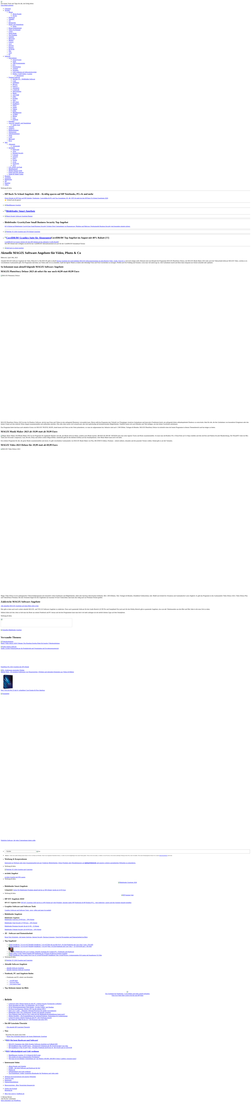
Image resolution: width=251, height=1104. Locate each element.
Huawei (11, 47)
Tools (14, 61)
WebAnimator (17, 91)
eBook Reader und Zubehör (17, 1066)
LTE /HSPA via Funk (15, 167)
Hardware (12, 17)
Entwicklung (13, 58)
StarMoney (16, 104)
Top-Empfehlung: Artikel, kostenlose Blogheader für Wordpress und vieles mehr (33, 1073)
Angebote (8, 178)
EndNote (15, 119)
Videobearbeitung (14, 134)
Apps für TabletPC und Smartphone (20, 123)
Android (15, 68)
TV (10, 21)
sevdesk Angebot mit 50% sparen (15, 877)
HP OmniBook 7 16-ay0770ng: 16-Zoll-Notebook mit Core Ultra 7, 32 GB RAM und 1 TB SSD (61, 946)
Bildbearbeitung (14, 130)
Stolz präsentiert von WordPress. (11, 1100)
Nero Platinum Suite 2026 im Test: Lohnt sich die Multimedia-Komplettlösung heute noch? (37, 1014)
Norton (15, 160)
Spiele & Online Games (16, 174)
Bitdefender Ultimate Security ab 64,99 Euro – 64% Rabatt (23, 929)
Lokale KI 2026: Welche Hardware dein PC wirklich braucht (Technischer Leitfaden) (35, 1003)
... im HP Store (13, 980)
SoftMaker (16, 82)
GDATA (15, 156)
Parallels (15, 98)
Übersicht (8, 8)
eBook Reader (17, 14)
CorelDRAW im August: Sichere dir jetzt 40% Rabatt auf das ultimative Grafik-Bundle (31, 242)
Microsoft (12, 38)
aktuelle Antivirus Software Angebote (18, 970)
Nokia (14, 26)
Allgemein (12, 144)
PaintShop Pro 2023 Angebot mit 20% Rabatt (15, 667)
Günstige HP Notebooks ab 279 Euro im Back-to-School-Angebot (46, 953)
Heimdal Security (18, 153)
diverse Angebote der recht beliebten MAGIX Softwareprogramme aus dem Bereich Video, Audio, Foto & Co (91, 261)
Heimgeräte (12, 23)
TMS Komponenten (19, 63)
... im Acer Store (14, 982)
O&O (14, 97)
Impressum (8, 1080)
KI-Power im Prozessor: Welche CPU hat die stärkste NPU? (27, 1009)
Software (7, 56)
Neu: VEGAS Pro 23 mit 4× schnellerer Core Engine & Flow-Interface (23, 690)
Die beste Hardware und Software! (24, 1040)
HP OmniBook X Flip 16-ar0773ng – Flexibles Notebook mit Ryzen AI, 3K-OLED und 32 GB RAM (40, 1047)
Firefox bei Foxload (11, 1088)
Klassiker (11, 121)
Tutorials (11, 126)
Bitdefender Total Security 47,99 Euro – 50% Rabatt (21, 923)
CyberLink (16, 89)
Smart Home (12, 33)
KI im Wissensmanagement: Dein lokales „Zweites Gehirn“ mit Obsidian (31, 1007)
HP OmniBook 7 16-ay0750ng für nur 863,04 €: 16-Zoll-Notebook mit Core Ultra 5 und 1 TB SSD (62, 945)
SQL (14, 65)
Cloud (10, 31)
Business (7, 176)
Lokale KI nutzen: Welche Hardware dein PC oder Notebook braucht (30, 1018)
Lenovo (11, 42)
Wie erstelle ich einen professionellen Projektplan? (24, 1057)
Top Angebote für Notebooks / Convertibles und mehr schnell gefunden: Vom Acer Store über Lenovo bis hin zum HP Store (127, 994)
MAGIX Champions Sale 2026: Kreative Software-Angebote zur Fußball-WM (33, 1044)
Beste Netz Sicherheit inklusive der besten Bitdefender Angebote (27, 1036)
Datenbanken (17, 67)
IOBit (14, 111)
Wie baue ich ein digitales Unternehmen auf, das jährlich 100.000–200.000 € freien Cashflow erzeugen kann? (42, 1058)
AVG (14, 165)
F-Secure (15, 155)
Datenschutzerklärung (163, 855)
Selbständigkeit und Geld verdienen (24, 1051)
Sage (14, 118)
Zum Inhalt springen (7, 5)
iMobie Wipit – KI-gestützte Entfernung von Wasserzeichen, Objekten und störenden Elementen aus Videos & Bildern (37, 672)
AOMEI (15, 114)
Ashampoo (16, 88)
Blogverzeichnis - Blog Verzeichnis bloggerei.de (20, 1085)
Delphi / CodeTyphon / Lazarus (22, 74)
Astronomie (16, 146)
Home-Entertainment (15, 28)
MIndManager (17, 112)
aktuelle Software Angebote (15, 968)
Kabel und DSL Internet (16, 172)
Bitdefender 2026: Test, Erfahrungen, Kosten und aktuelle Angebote (30, 1012)
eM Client (16, 102)
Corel (14, 81)
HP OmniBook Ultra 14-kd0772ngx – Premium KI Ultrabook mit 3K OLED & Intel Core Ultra (38, 1046)
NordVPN (16, 163)
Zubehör (11, 37)
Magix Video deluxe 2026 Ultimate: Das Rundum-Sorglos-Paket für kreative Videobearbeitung (30, 643)
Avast (14, 162)
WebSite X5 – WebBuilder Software (24, 79)
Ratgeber (7, 183)
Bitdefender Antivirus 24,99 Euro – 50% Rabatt (19, 919)
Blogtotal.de (8, 1090)
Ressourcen (20, 75)
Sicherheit (12, 148)
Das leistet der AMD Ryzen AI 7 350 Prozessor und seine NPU (28, 1019)
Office (7, 185)
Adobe (15, 107)
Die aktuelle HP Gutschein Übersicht (18, 1027)
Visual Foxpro (17, 60)
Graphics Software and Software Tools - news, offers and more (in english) (28, 910)
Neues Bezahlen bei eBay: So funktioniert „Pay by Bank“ (26, 1005)
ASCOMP (16, 95)
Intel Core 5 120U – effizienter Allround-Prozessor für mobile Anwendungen (32, 1011)
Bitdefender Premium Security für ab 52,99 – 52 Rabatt (22, 926)
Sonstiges (15, 70)
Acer (10, 44)
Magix (15, 93)
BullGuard (16, 149)
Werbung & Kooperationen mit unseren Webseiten (20, 1076)
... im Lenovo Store (15, 984)
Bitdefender (8, 179)
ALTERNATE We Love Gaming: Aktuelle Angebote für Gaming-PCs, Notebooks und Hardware (44, 952)
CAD (10, 137)
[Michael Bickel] (1, 2)
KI (9, 54)
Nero (14, 100)
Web (6, 142)
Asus (10, 53)
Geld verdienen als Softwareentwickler (25, 72)
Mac (10, 51)
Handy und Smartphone (16, 24)
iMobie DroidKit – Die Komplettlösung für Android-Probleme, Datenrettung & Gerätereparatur (38, 1016)
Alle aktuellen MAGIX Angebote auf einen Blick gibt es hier (19, 606)
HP (6, 181)
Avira (14, 151)
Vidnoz (15, 109)
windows (11, 128)
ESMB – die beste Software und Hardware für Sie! (24, 1068)
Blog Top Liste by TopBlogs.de (14, 1094)
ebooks (15, 16)
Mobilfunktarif (13, 169)
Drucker (11, 45)
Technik (7, 10)
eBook (11, 12)
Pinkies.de (12, 1070)
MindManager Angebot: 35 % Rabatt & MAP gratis (25, 1055)
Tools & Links (9, 1078)
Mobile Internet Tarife (15, 171)
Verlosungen (12, 132)
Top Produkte (13, 35)
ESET (14, 158)
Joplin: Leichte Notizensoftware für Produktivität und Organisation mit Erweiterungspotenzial (30, 648)
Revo (10, 141)
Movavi (15, 84)
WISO (15, 105)
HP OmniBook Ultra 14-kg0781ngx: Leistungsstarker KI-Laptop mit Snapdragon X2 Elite (74, 955)
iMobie (15, 116)
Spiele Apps (16, 125)
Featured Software (14, 77)
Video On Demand (14, 30)
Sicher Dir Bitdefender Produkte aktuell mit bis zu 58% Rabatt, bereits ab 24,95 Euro (39, 890)
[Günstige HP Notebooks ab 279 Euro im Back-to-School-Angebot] (17, 953)
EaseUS (15, 86)
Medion (11, 40)
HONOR (11, 49)
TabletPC (11, 19)
